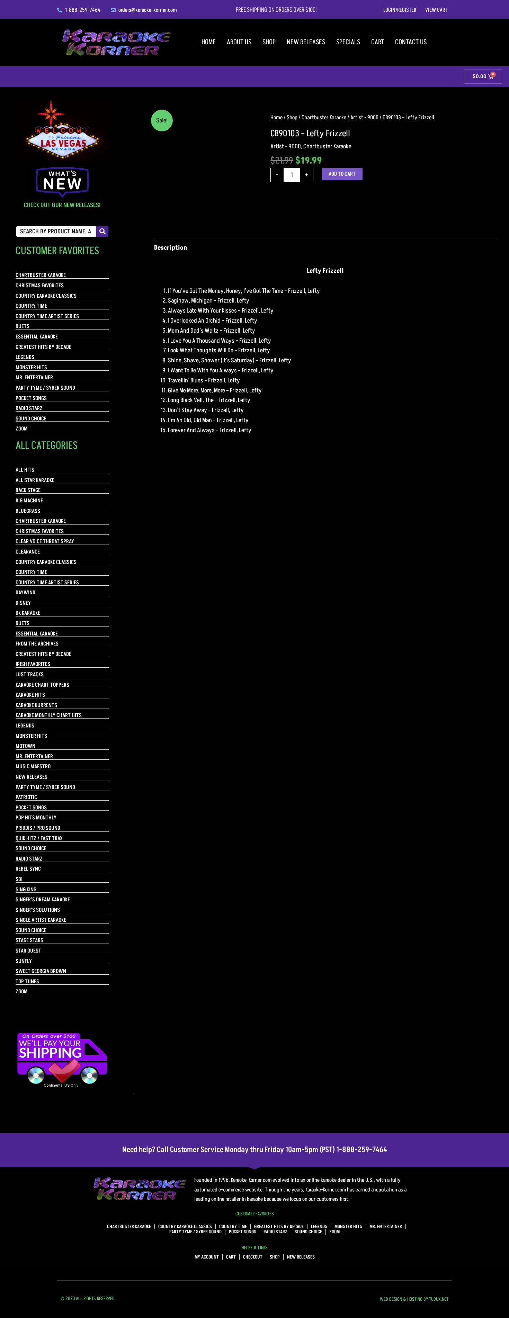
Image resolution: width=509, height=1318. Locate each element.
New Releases (306, 42)
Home (209, 42)
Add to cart (342, 174)
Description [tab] (170, 247)
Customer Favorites (254, 1213)
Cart (377, 42)
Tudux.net (438, 1299)
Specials (348, 42)
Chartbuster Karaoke (324, 117)
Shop (269, 42)
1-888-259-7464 (361, 1149)
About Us (239, 42)
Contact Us (411, 42)
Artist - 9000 (364, 117)
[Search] (102, 231)
